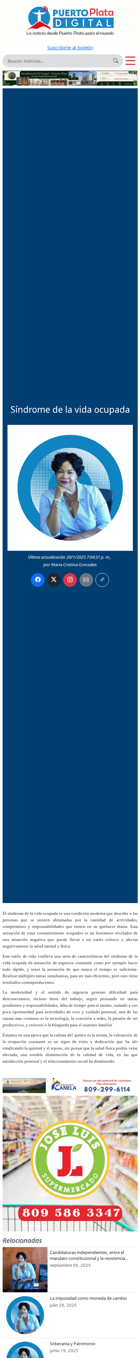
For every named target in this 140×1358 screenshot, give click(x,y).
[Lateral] (70, 1163)
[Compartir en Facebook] (38, 580)
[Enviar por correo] (86, 580)
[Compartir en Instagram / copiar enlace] (70, 580)
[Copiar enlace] (102, 580)
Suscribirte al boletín (70, 47)
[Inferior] (70, 1085)
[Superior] (70, 77)
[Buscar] (116, 60)
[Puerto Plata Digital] (70, 21)
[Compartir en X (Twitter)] (54, 580)
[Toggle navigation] (130, 60)
